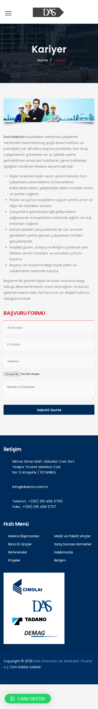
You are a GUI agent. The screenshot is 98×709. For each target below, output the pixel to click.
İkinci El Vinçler (20, 544)
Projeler (14, 560)
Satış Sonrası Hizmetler (73, 544)
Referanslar (17, 552)
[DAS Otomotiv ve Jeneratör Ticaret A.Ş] (49, 12)
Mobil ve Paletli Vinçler (72, 536)
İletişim (60, 560)
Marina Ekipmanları (23, 536)
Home (41, 60)
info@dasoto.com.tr (30, 486)
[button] (28, 698)
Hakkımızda (63, 552)
